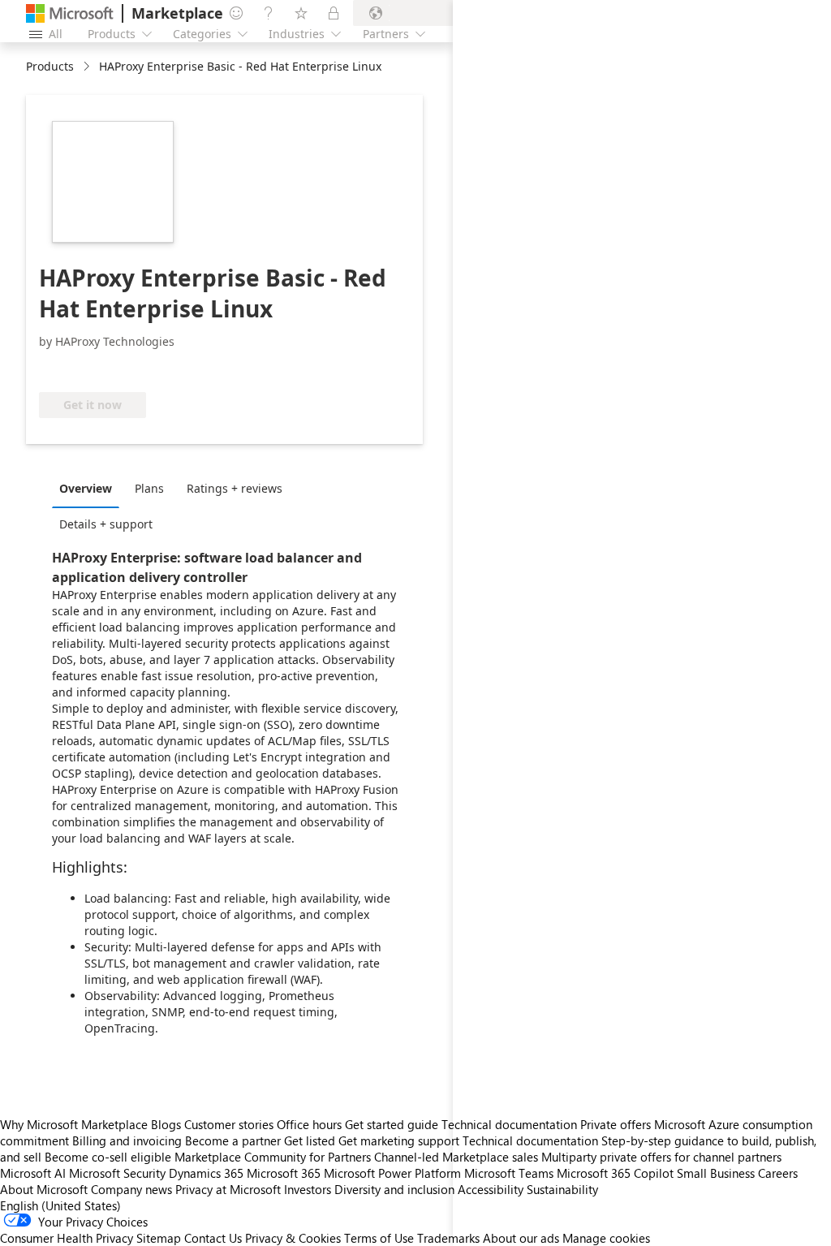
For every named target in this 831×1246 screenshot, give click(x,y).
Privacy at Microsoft (228, 1189)
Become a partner (233, 1140)
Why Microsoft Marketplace (74, 1124)
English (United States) (60, 1205)
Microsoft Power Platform (392, 1173)
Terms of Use (379, 1238)
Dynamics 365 (206, 1173)
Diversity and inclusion (394, 1189)
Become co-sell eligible (108, 1157)
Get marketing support (398, 1140)
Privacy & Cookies (293, 1238)
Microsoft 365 (284, 1173)
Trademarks (448, 1238)
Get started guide (391, 1124)
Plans (149, 488)
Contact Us (213, 1238)
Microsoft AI (33, 1173)
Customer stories (228, 1124)
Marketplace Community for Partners (272, 1157)
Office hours (309, 1124)
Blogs (166, 1124)
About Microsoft (44, 1189)
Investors (307, 1189)
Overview (85, 488)
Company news (131, 1189)
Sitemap (158, 1238)
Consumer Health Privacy (66, 1238)
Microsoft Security (117, 1173)
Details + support (106, 524)
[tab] (89, 488)
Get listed (309, 1140)
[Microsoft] (70, 13)
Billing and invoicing (127, 1140)
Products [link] (50, 66)
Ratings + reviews (234, 488)
